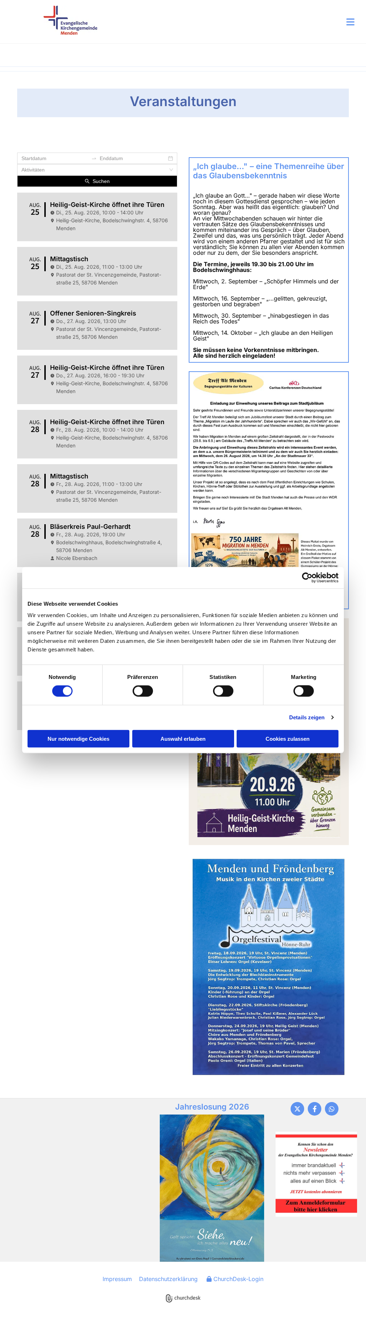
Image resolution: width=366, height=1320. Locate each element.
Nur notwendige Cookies (78, 738)
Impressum (117, 1278)
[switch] (143, 691)
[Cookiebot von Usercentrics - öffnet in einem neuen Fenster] (307, 577)
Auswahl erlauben (183, 738)
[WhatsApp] (331, 1108)
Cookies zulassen (288, 738)
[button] (226, 21)
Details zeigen (307, 717)
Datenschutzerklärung (168, 1278)
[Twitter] (297, 1108)
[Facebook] (314, 1108)
